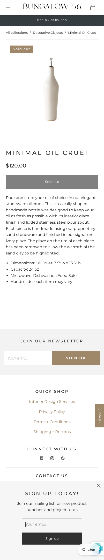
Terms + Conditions (52, 422)
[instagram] (52, 458)
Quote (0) (100, 416)
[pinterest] (62, 458)
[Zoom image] (52, 90)
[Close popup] (98, 486)
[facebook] (41, 458)
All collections (17, 32)
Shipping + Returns (52, 431)
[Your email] (28, 358)
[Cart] (93, 7)
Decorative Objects (48, 32)
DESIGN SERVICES (52, 20)
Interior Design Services (52, 401)
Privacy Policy (52, 411)
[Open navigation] (11, 7)
